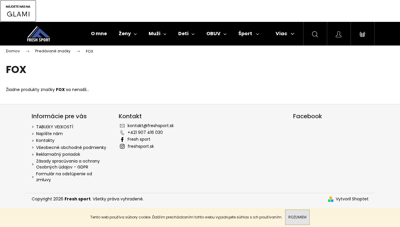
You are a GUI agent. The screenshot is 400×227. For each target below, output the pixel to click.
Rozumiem (297, 217)
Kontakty (45, 140)
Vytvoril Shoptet (352, 199)
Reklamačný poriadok (58, 154)
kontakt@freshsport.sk (151, 126)
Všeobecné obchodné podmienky (71, 147)
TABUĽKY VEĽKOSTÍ (54, 127)
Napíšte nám (49, 134)
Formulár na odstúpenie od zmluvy (64, 176)
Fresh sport (139, 139)
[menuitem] (99, 34)
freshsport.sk (141, 146)
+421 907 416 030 (145, 132)
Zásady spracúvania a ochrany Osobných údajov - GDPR (68, 164)
